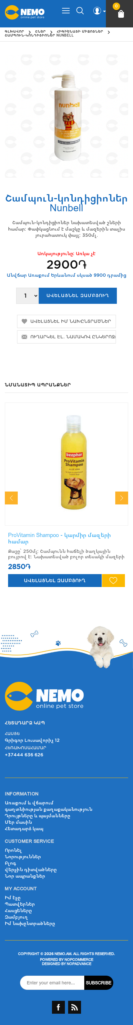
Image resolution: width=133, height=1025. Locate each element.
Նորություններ (23, 856)
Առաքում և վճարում (29, 803)
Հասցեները (18, 910)
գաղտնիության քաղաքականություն (48, 809)
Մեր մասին (18, 822)
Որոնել (13, 850)
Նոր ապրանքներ (25, 876)
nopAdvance (79, 964)
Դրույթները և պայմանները (37, 815)
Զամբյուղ (16, 917)
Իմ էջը (13, 897)
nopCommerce (79, 959)
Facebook (58, 1007)
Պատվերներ (20, 904)
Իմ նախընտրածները (30, 923)
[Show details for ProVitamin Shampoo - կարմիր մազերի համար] (66, 464)
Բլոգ (10, 863)
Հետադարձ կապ (24, 828)
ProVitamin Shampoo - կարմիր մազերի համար (59, 538)
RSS (74, 1007)
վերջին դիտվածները (31, 869)
